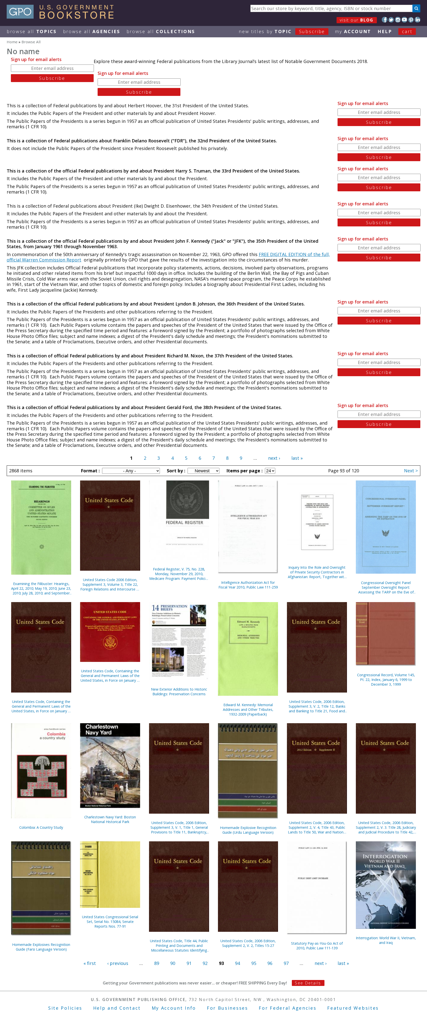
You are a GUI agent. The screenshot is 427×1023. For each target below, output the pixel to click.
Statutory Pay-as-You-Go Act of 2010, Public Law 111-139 (317, 945)
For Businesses (227, 1008)
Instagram (398, 19)
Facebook (384, 19)
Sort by (175, 471)
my (353, 31)
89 (156, 963)
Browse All (32, 31)
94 (237, 963)
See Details (308, 983)
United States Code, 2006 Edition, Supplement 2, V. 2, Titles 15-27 (248, 943)
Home (12, 41)
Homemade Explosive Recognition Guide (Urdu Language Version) (248, 830)
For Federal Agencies (287, 1008)
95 (253, 963)
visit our (357, 20)
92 (205, 963)
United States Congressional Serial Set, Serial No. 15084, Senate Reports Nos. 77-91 (110, 921)
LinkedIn (417, 19)
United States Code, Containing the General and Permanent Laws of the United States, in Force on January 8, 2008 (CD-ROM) (41, 706)
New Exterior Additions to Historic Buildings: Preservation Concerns (179, 691)
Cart (407, 31)
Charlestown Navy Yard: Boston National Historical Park (110, 819)
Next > (411, 471)
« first (90, 963)
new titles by (282, 31)
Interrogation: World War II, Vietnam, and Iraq (386, 940)
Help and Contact (117, 1008)
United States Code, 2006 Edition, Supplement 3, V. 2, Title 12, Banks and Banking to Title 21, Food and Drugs (317, 706)
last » (297, 458)
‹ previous (117, 963)
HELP (385, 31)
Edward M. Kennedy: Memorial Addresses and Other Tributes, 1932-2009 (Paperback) (248, 709)
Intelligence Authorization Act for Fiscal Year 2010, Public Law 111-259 (248, 584)
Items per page (243, 471)
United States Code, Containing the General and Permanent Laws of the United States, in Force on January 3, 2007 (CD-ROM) (110, 676)
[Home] (62, 17)
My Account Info (174, 1008)
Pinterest (411, 19)
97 (286, 963)
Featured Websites (353, 1008)
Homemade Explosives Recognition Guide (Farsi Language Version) (41, 947)
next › (274, 458)
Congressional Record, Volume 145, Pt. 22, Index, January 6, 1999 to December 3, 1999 (386, 680)
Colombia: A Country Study (41, 827)
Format (90, 471)
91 (189, 963)
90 (172, 963)
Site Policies (65, 1008)
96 (269, 963)
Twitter (391, 19)
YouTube (404, 19)
